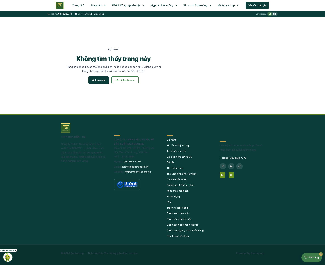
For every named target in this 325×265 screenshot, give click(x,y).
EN (274, 14)
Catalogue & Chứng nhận (180, 185)
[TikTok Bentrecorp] (239, 166)
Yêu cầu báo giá (257, 5)
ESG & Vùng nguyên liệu (126, 5)
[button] (98, 5)
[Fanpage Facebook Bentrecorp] (223, 166)
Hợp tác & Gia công (162, 5)
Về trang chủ (98, 80)
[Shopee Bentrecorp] (231, 166)
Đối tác (171, 162)
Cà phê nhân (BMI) (177, 179)
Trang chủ (78, 5)
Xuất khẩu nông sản (178, 190)
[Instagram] (231, 175)
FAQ (169, 202)
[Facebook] (222, 175)
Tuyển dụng (173, 196)
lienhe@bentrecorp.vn (94, 14)
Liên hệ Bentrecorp (125, 80)
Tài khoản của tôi (176, 151)
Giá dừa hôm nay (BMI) (179, 156)
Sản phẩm (96, 5)
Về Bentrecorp (226, 5)
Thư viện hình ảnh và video (182, 173)
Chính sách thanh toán (179, 219)
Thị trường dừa (175, 168)
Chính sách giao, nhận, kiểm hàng (185, 230)
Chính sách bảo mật (178, 213)
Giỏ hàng (171, 139)
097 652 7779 (65, 14)
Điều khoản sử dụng (178, 236)
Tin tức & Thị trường (195, 5)
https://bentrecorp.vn (138, 171)
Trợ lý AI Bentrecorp (178, 207)
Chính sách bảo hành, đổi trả (182, 224)
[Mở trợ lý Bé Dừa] (8, 257)
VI (270, 14)
